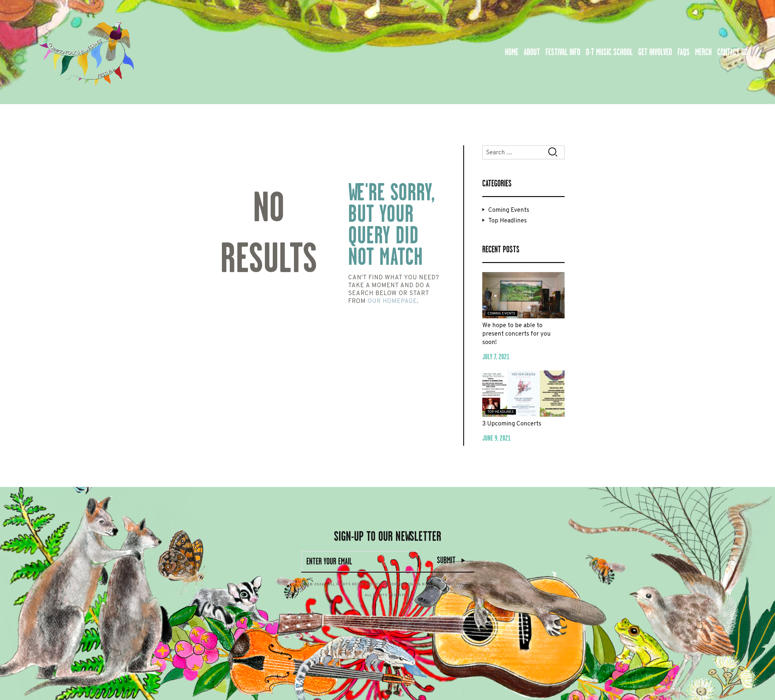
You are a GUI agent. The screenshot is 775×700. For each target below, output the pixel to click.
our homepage (392, 301)
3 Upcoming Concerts (511, 424)
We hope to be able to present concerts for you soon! (516, 334)
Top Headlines (507, 221)
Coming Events (508, 210)
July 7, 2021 (496, 357)
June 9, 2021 (496, 438)
